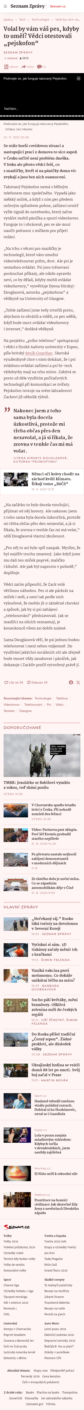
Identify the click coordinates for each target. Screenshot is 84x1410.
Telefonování (33, 704)
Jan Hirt (49, 1253)
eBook (13, 66)
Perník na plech (54, 1314)
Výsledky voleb (13, 1253)
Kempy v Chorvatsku (17, 1329)
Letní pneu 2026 (55, 1329)
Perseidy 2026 (30, 1376)
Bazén (30, 1392)
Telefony (62, 698)
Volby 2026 (11, 1241)
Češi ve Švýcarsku (15, 1346)
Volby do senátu (14, 1265)
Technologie (43, 698)
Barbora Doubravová (45, 987)
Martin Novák (54, 1080)
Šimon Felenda (55, 960)
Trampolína (70, 1392)
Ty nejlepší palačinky (58, 1285)
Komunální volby (15, 1270)
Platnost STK (52, 1358)
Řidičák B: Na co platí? (59, 1346)
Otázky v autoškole (56, 1352)
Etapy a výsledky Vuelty (60, 1247)
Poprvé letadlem (15, 1335)
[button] (78, 78)
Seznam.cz (58, 6)
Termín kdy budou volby (19, 1259)
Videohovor (12, 704)
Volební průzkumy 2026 (19, 1247)
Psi (49, 704)
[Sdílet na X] (78, 682)
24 (44, 66)
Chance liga (11, 1285)
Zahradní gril (34, 1404)
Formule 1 (10, 1308)
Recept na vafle (54, 1308)
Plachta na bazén (48, 1392)
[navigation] (5, 6)
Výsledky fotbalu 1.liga (18, 1291)
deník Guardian (38, 353)
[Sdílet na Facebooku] (71, 682)
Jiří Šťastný (52, 1020)
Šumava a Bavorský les (19, 1340)
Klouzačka (31, 1398)
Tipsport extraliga (15, 1297)
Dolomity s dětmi (15, 1358)
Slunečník (15, 1398)
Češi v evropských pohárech (40, 1382)
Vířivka (50, 1404)
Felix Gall (50, 1265)
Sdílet (30, 66)
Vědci (59, 704)
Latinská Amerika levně (19, 1352)
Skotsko (9, 711)
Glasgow (25, 711)
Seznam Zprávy (18, 52)
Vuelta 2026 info (55, 1241)
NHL (7, 1314)
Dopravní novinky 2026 (59, 1340)
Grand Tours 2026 (55, 1270)
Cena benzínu (51, 1376)
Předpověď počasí (62, 1370)
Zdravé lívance (54, 1297)
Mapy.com (41, 1370)
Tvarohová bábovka (57, 1303)
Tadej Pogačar (53, 1259)
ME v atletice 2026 (16, 1303)
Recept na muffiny (56, 1291)
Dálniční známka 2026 (59, 1335)
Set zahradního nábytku (57, 1398)
